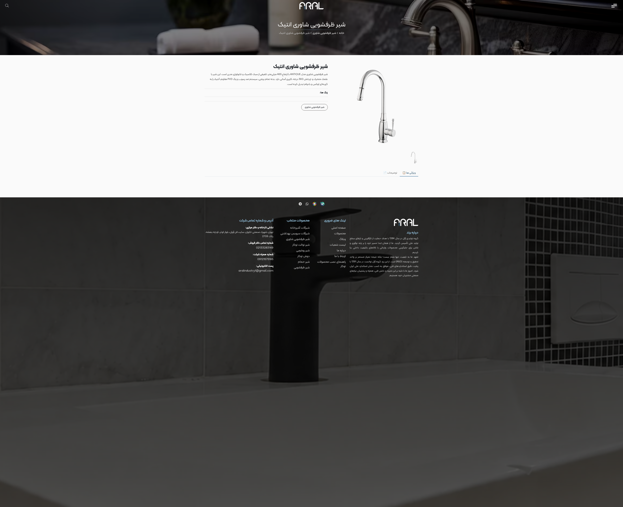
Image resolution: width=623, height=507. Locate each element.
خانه (341, 33)
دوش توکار (303, 256)
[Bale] (322, 204)
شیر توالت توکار (301, 245)
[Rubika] (314, 204)
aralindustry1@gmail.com (255, 271)
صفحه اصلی (338, 228)
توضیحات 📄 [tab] (390, 173)
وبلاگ (342, 239)
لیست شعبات (338, 245)
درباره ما (341, 250)
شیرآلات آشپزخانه (300, 228)
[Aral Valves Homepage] (311, 6)
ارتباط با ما (340, 256)
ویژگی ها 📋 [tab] (409, 173)
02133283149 (264, 248)
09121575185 (265, 259)
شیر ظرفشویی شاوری (324, 33)
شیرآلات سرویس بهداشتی (295, 233)
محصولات (340, 233)
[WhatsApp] (307, 204)
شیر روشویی (303, 250)
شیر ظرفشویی (302, 267)
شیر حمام (304, 262)
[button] (614, 6)
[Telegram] (300, 204)
